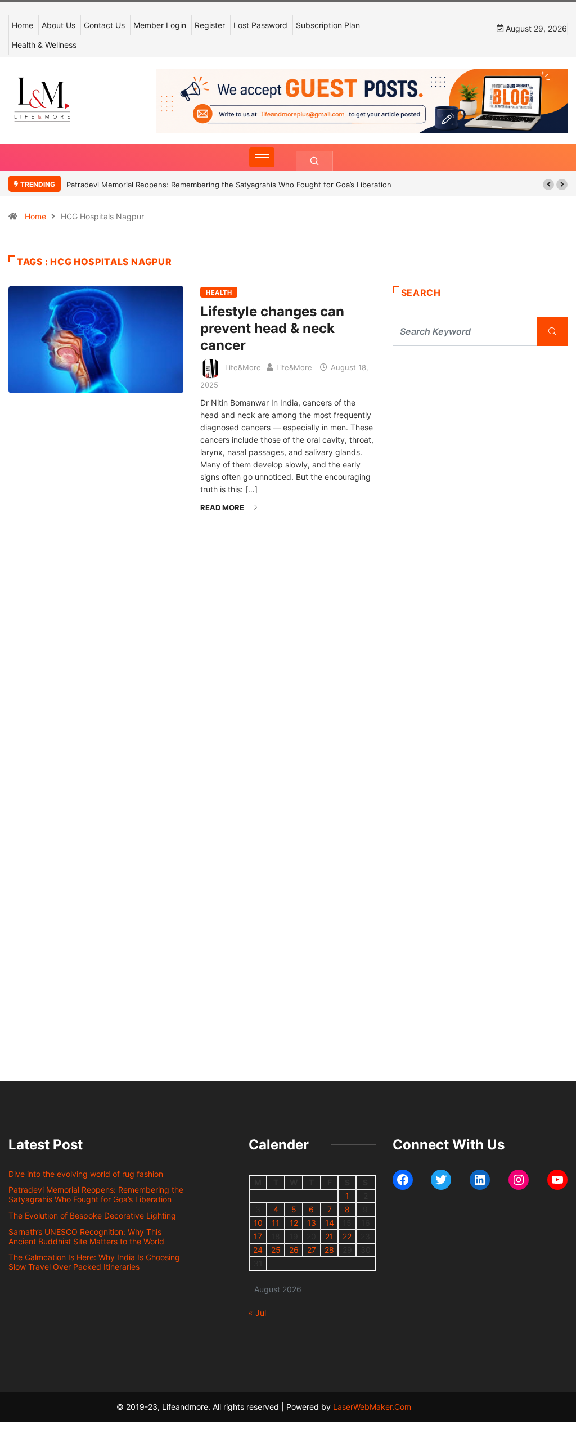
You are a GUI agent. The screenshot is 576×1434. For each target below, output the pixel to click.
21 (329, 1236)
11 (276, 1223)
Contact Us (104, 25)
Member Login (159, 25)
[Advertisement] (480, 450)
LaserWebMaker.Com (372, 1406)
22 (347, 1236)
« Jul (257, 1313)
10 (258, 1223)
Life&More (243, 367)
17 (258, 1236)
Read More (222, 507)
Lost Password (260, 25)
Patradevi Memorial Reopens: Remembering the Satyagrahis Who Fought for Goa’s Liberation (229, 184)
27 (311, 1250)
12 (294, 1223)
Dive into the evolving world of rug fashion (88, 1174)
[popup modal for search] (314, 161)
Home (22, 25)
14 (329, 1223)
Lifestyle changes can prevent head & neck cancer (272, 328)
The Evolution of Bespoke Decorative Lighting (92, 1215)
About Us (58, 25)
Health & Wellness (44, 45)
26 (294, 1250)
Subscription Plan (328, 25)
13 (311, 1223)
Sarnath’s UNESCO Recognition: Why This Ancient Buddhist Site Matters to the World (86, 1236)
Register (210, 25)
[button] (548, 184)
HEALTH (219, 292)
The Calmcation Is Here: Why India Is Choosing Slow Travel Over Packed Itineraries (94, 1261)
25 (276, 1250)
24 (258, 1250)
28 (329, 1250)
